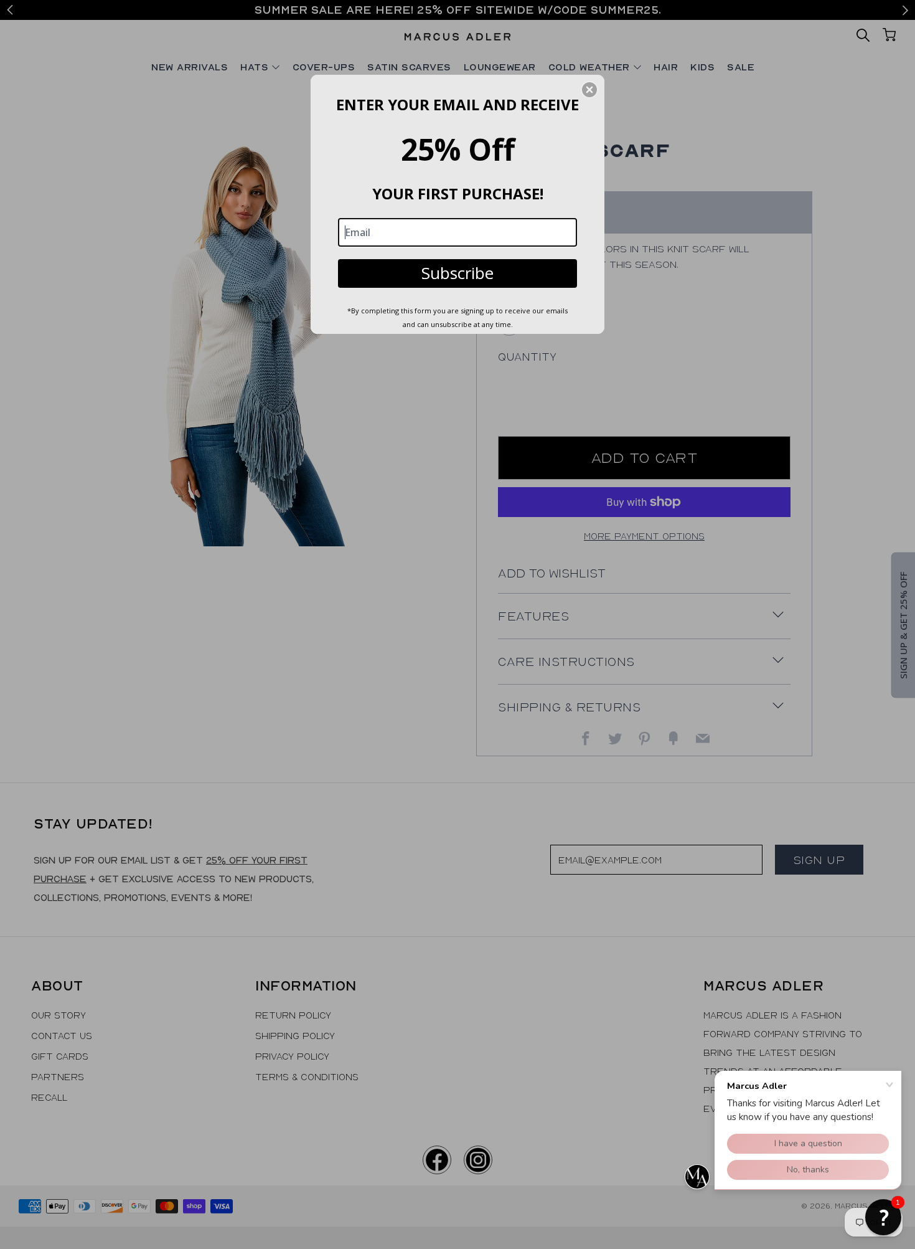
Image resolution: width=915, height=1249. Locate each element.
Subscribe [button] (457, 273)
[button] (883, 1217)
